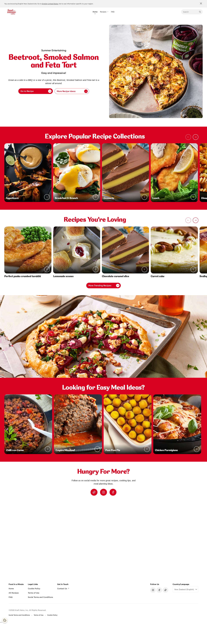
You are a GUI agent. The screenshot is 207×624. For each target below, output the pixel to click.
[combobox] (190, 11)
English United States (50, 4)
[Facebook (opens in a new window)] (113, 492)
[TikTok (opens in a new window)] (94, 492)
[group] (105, 538)
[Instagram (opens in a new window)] (103, 492)
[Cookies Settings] (4, 620)
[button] (195, 137)
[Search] (200, 11)
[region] (103, 538)
